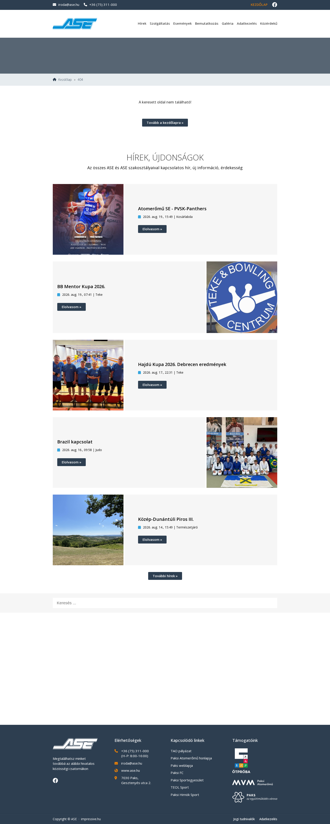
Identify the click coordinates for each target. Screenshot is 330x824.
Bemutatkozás (206, 23)
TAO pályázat (181, 751)
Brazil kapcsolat (74, 442)
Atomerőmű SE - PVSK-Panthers (172, 209)
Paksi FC (177, 772)
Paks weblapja (182, 765)
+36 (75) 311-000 (103, 4)
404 (80, 79)
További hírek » (165, 576)
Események (182, 23)
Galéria (227, 23)
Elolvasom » (152, 229)
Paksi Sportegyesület (187, 780)
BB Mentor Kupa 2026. (81, 286)
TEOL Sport (180, 787)
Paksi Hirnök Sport (185, 794)
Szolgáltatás (160, 23)
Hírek (142, 23)
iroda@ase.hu (68, 4)
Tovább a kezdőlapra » (165, 122)
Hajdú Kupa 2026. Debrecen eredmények (182, 364)
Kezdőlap (259, 4)
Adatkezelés (247, 23)
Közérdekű (268, 23)
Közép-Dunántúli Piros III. (166, 519)
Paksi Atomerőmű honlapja (191, 758)
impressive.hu (91, 819)
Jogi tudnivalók (244, 819)
